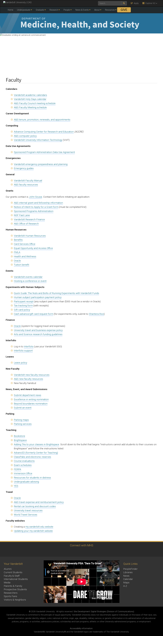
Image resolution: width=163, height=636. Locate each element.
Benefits (18, 239)
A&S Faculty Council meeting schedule (35, 103)
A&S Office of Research (26, 223)
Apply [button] (136, 3)
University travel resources (28, 510)
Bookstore (19, 436)
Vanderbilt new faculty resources (31, 374)
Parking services (23, 423)
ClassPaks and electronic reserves (32, 456)
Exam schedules (23, 465)
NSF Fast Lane (22, 215)
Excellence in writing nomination (31, 399)
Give (124, 10)
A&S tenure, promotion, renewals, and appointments (42, 119)
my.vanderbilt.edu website (39, 526)
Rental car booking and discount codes (35, 506)
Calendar (128, 579)
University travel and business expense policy (38, 330)
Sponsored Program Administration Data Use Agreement (44, 152)
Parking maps (21, 419)
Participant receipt (23, 301)
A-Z (125, 585)
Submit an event (22, 407)
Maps (126, 582)
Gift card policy (22, 309)
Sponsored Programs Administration (33, 211)
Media (7, 582)
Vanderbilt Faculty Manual (28, 180)
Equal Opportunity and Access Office (33, 248)
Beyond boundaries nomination (30, 403)
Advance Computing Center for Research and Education (44, 131)
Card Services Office (24, 244)
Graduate (40, 10)
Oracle (17, 260)
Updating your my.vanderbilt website (33, 530)
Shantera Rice (96, 313)
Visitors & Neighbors (15, 599)
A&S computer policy (25, 135)
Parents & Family (13, 585)
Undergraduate (23, 10)
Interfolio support (23, 350)
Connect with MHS (81, 545)
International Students (16, 579)
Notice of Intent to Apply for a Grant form (36, 207)
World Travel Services (25, 514)
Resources (110, 10)
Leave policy (20, 362)
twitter (77, 552)
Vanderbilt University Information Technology (38, 139)
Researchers (10, 592)
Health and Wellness (25, 256)
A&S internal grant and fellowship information (38, 202)
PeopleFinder (130, 568)
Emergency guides (24, 168)
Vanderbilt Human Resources (30, 235)
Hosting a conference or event (30, 281)
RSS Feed (84, 552)
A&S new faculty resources (28, 378)
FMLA (17, 252)
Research (54, 10)
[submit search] (124, 3)
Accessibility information (81, 628)
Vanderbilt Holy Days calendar (30, 99)
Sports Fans (10, 596)
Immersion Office (23, 473)
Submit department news (27, 395)
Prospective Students (15, 589)
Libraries (128, 572)
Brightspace (20, 440)
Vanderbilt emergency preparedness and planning (40, 164)
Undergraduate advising (26, 481)
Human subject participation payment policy (38, 297)
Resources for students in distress (32, 477)
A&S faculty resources (26, 184)
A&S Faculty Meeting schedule (30, 107)
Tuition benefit (21, 264)
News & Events (82, 10)
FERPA (17, 469)
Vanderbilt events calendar (28, 276)
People (67, 10)
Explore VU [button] (150, 3)
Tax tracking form (23, 305)
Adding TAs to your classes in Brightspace (36, 444)
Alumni (7, 568)
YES (16, 485)
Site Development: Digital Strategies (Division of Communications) (104, 611)
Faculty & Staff (12, 575)
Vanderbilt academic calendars (30, 95)
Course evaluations (24, 460)
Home (10, 10)
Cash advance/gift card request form (33, 313)
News (126, 575)
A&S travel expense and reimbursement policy (39, 502)
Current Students (13, 572)
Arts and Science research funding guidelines (38, 334)
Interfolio (28, 346)
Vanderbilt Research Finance (29, 219)
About (97, 10)
